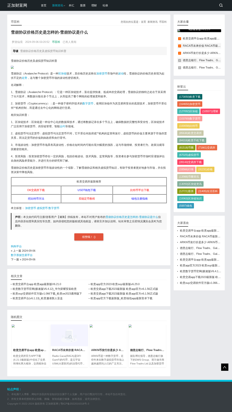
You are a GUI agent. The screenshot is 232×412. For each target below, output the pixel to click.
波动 (121, 73)
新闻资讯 (57, 5)
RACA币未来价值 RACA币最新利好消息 (207, 45)
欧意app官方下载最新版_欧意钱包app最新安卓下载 (121, 298)
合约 (62, 126)
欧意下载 (189, 96)
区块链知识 (190, 198)
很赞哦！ (88, 236)
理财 (94, 5)
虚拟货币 (42, 208)
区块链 (62, 73)
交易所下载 (190, 162)
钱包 (185, 205)
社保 (105, 5)
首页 (43, 5)
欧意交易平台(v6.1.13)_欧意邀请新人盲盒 (38, 298)
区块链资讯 (190, 183)
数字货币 (87, 103)
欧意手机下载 (191, 140)
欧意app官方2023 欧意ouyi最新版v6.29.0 (115, 284)
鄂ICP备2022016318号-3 (75, 403)
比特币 (188, 125)
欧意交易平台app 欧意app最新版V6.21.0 (37, 284)
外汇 (71, 5)
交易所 (206, 147)
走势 (24, 77)
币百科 (163, 21)
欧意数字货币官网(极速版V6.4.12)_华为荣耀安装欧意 (45, 288)
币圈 (186, 147)
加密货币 (101, 73)
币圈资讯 (189, 176)
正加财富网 (17, 5)
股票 (83, 5)
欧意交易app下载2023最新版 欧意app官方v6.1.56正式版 (124, 288)
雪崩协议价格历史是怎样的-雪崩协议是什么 (131, 216)
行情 (186, 169)
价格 (205, 169)
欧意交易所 (190, 133)
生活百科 (208, 191)
